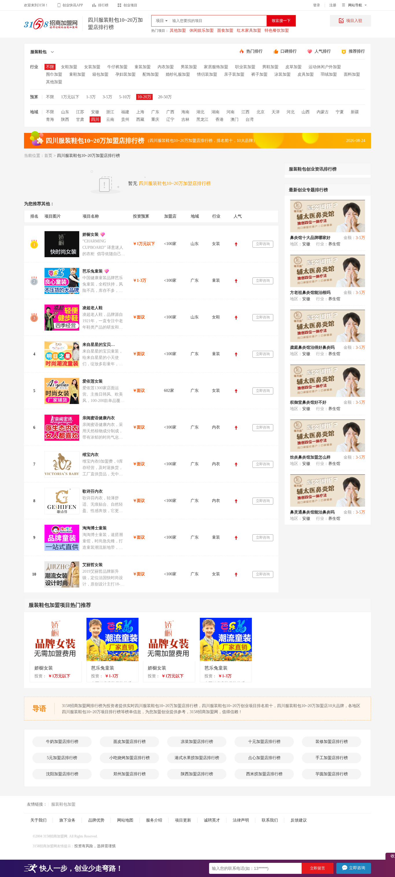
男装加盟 (189, 67)
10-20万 (144, 97)
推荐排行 (357, 51)
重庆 (155, 119)
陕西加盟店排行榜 (197, 774)
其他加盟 (178, 30)
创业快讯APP (72, 5)
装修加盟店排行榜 (331, 741)
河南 (230, 112)
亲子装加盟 (234, 74)
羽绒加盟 (329, 74)
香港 (219, 119)
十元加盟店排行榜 (264, 741)
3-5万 (107, 97)
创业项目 (130, 5)
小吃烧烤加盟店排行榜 (129, 758)
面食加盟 (225, 30)
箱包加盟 (100, 74)
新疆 (355, 112)
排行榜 (103, 5)
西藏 (140, 119)
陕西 (65, 119)
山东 (65, 112)
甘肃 (80, 119)
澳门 (234, 119)
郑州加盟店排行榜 (129, 774)
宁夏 (340, 112)
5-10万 (125, 97)
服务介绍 (154, 820)
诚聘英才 (212, 820)
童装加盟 (142, 67)
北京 (260, 112)
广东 (155, 112)
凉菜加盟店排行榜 (197, 741)
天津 (276, 112)
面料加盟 (352, 74)
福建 (125, 112)
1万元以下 (70, 97)
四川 (95, 119)
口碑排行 (288, 51)
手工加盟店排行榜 (331, 758)
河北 (291, 112)
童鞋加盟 (77, 74)
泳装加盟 (282, 74)
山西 (306, 112)
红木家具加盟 (249, 30)
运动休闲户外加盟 (325, 67)
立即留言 (317, 868)
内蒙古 (323, 112)
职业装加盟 (245, 67)
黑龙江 (202, 119)
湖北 (200, 112)
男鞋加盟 (270, 67)
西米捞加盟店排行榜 (264, 774)
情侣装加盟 (207, 74)
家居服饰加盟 (216, 67)
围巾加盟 (54, 74)
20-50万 (165, 97)
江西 (245, 112)
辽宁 (170, 119)
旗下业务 (67, 820)
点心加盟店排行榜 (264, 758)
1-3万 (91, 97)
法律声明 (241, 820)
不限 (50, 67)
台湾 (250, 119)
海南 (185, 112)
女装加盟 (92, 67)
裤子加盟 (259, 74)
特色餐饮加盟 (277, 30)
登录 (316, 5)
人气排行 (323, 51)
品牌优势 (96, 820)
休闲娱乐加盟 (201, 30)
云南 (110, 119)
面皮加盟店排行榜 (129, 741)
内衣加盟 (166, 67)
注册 (332, 5)
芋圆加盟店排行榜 (331, 774)
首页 (48, 155)
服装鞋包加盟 (63, 804)
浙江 (110, 112)
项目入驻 (354, 20)
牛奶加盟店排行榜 (62, 741)
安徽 (95, 112)
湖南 (215, 112)
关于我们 (38, 820)
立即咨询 (263, 244)
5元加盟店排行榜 (62, 758)
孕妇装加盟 (125, 74)
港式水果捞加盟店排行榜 (197, 758)
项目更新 (183, 820)
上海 (140, 112)
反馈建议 (299, 820)
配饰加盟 (151, 74)
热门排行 (254, 51)
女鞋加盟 (69, 67)
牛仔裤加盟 (117, 67)
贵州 (125, 119)
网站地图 (125, 820)
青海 (50, 119)
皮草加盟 (293, 67)
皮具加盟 (306, 74)
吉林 (185, 119)
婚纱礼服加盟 (178, 74)
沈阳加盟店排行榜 (62, 774)
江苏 (80, 112)
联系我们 (270, 820)
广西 (170, 112)
